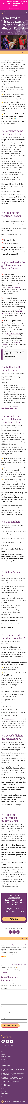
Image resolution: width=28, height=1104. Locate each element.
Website (3, 1018)
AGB (2, 1096)
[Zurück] (23, 52)
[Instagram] (7, 1041)
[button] (10, 932)
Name (3, 1007)
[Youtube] (11, 1041)
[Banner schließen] (26, 1)
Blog (2, 1051)
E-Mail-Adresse (5, 1012)
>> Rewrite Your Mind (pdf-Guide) (10, 1081)
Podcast (3, 1054)
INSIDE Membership (13, 287)
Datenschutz (4, 1093)
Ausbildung (4, 1062)
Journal (3, 1049)
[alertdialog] (14, 5)
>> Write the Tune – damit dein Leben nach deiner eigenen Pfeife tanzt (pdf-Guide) (12, 1078)
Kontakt (3, 1088)
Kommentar (4, 988)
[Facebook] (3, 1041)
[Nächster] (25, 52)
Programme (4, 1059)
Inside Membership (6, 1056)
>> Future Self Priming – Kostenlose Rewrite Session (12, 1069)
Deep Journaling (9, 719)
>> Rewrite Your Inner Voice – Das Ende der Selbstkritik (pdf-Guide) (12, 1073)
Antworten (3, 959)
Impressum (4, 1091)
